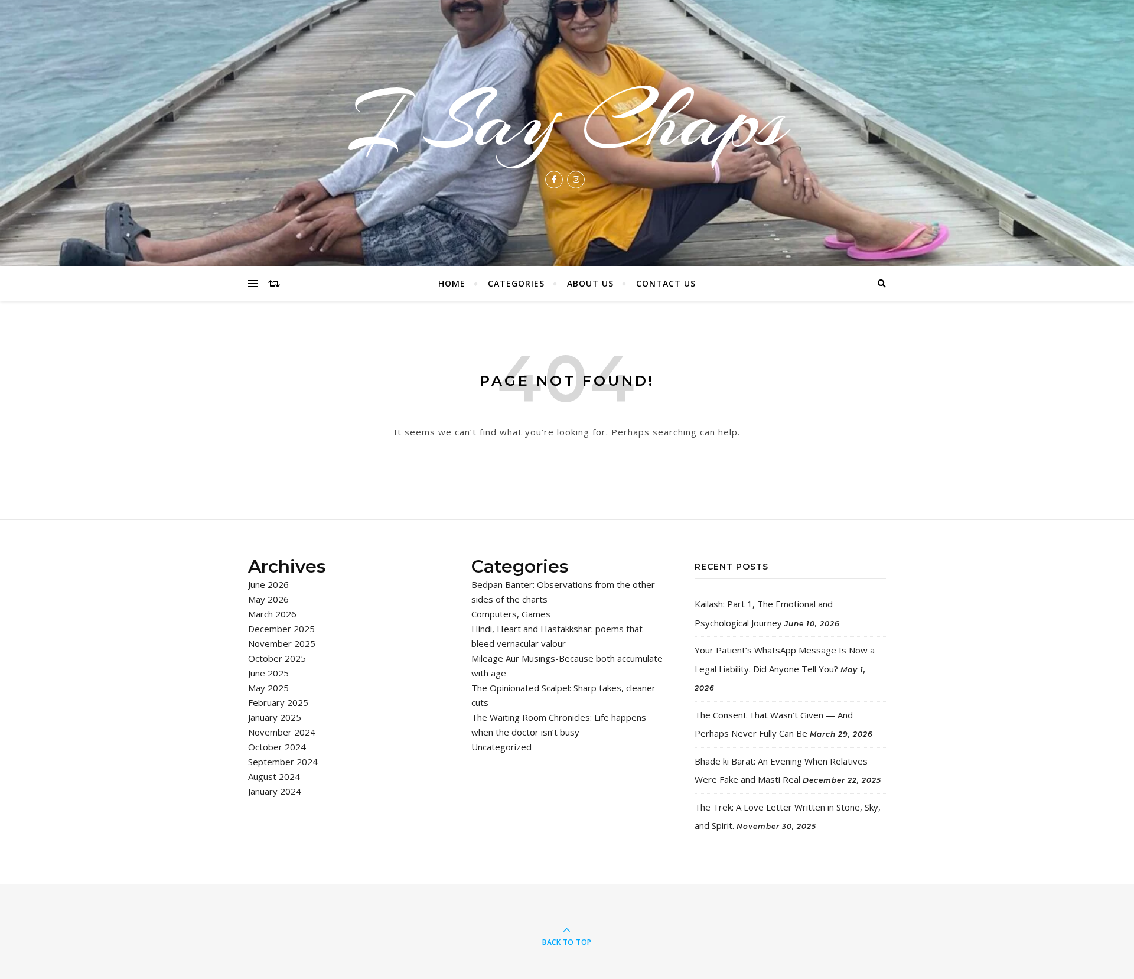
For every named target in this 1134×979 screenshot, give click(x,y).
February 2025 (278, 702)
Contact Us (666, 283)
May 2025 (268, 688)
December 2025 (281, 629)
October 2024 (277, 747)
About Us (590, 283)
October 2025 (277, 658)
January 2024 (274, 791)
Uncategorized (501, 747)
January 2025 (274, 717)
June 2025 (268, 673)
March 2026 (272, 614)
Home (451, 283)
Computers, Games (510, 614)
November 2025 (281, 643)
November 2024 (281, 732)
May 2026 (268, 599)
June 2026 (268, 584)
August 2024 (274, 776)
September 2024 (283, 761)
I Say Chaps (567, 120)
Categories (516, 283)
